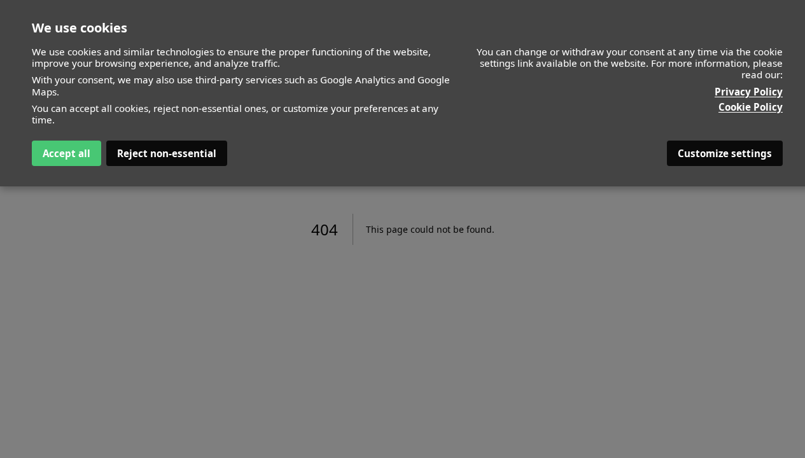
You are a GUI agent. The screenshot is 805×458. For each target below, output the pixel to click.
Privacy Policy (749, 91)
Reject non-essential (166, 153)
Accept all (66, 153)
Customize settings (725, 153)
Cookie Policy (750, 107)
